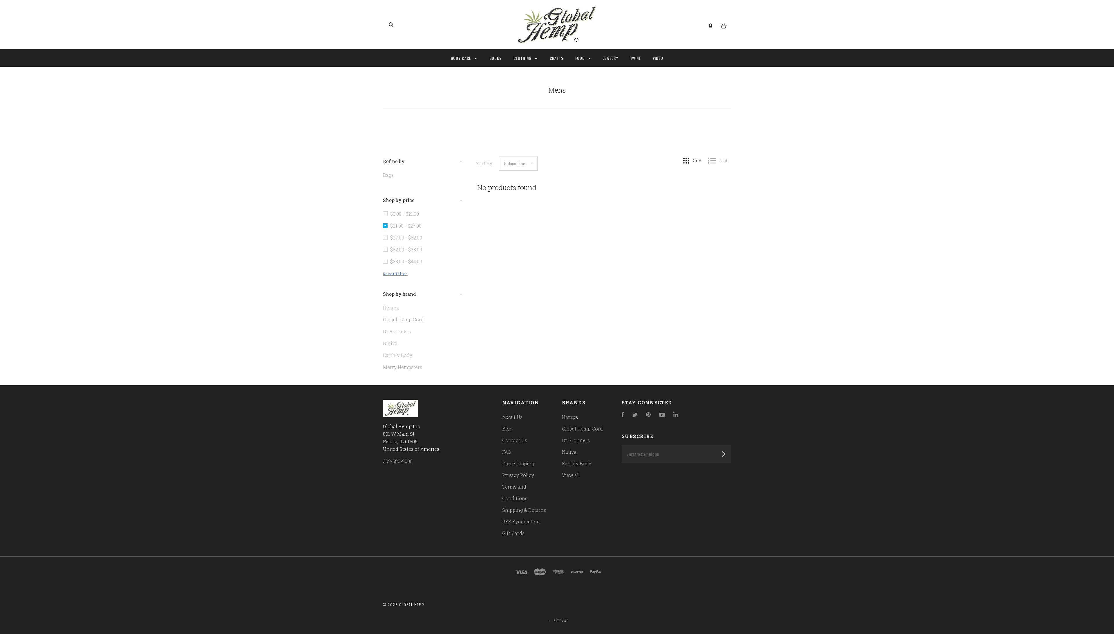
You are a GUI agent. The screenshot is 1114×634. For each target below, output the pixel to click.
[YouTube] (662, 415)
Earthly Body (397, 355)
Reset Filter (395, 273)
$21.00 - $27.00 (406, 226)
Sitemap (561, 620)
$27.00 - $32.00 (406, 238)
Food (580, 58)
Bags (388, 175)
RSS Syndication (521, 521)
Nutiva (390, 343)
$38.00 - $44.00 (406, 261)
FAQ (506, 452)
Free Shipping (518, 463)
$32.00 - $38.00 (406, 249)
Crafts (557, 58)
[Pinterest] (648, 415)
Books (495, 58)
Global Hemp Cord (403, 319)
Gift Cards (513, 533)
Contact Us (514, 440)
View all (571, 475)
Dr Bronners (397, 331)
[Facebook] (623, 415)
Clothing (523, 58)
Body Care (462, 58)
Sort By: (484, 163)
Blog (507, 429)
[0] (724, 25)
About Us (512, 417)
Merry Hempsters (402, 367)
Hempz (391, 308)
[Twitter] (635, 415)
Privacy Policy (518, 475)
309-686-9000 (398, 461)
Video (658, 58)
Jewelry (611, 58)
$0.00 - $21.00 (404, 214)
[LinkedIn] (676, 415)
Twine (635, 58)
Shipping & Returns (524, 510)
